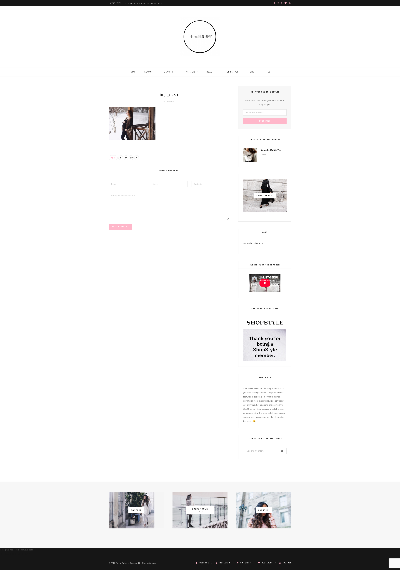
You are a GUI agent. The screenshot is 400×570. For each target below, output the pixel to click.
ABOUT (148, 71)
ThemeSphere (148, 563)
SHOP (253, 71)
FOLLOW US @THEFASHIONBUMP (15, 553)
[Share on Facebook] (120, 157)
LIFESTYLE (233, 71)
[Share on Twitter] (126, 157)
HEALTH (211, 71)
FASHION (190, 71)
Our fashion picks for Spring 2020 (144, 3)
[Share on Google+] (131, 157)
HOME (132, 71)
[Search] (268, 72)
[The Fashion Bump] (200, 37)
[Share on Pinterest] (136, 157)
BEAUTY (168, 71)
